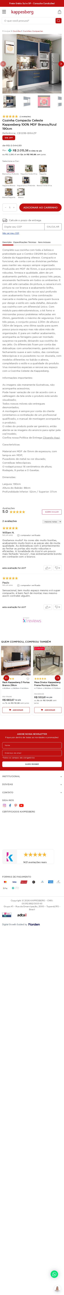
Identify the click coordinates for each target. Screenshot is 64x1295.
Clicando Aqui (51, 437)
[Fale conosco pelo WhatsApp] (54, 1274)
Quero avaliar (51, 512)
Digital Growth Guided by (14, 924)
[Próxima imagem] (61, 64)
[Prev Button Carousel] (6, 678)
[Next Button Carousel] (57, 678)
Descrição (7, 242)
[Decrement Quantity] (5, 207)
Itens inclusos (44, 242)
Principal (6, 31)
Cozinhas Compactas (33, 31)
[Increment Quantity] (15, 207)
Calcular (53, 227)
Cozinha (17, 31)
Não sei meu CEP (10, 233)
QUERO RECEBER (32, 764)
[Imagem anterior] (3, 64)
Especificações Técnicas (24, 242)
